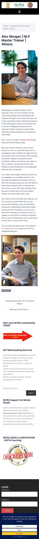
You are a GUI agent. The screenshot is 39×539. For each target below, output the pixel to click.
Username (5, 490)
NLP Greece (6, 290)
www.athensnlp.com (9, 228)
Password (5, 500)
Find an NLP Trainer (10, 388)
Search (31, 393)
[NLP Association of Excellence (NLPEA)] (20, 5)
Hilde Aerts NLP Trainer (19, 309)
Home (5, 26)
